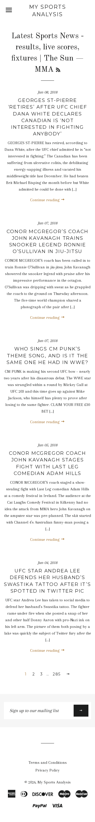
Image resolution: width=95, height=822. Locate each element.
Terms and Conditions (47, 762)
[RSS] (58, 70)
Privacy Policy (47, 770)
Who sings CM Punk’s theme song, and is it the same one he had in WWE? (47, 355)
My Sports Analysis (47, 11)
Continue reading (45, 200)
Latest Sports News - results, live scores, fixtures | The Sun (47, 47)
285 (56, 674)
